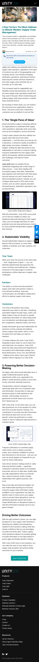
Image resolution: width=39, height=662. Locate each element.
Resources (6, 635)
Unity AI (5, 589)
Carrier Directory (8, 639)
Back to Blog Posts (19, 558)
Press (4, 619)
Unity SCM (6, 164)
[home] (10, 3)
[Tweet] (36, 232)
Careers (5, 622)
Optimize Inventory (8, 603)
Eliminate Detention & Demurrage (13, 606)
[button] (35, 3)
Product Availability (8, 600)
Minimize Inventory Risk (10, 609)
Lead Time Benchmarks (10, 645)
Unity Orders (6, 583)
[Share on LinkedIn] (36, 236)
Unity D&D (5, 586)
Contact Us (6, 625)
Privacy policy (7, 628)
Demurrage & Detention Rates (12, 642)
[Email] (36, 241)
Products (5, 576)
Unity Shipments (8, 580)
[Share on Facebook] (36, 227)
